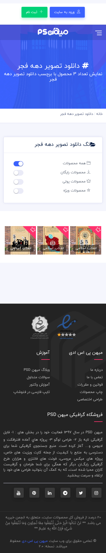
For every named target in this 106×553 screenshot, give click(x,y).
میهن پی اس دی (35, 541)
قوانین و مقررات (90, 384)
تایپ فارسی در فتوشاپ (31, 392)
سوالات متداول (38, 377)
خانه (99, 114)
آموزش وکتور (39, 384)
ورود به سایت (65, 12)
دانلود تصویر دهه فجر (76, 114)
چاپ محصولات (91, 392)
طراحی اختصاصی (90, 399)
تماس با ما (95, 377)
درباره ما (96, 370)
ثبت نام (32, 12)
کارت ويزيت (31, 452)
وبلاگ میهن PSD (37, 370)
